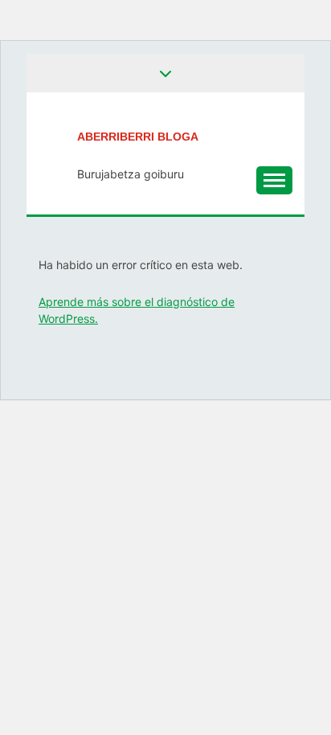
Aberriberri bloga (137, 136)
